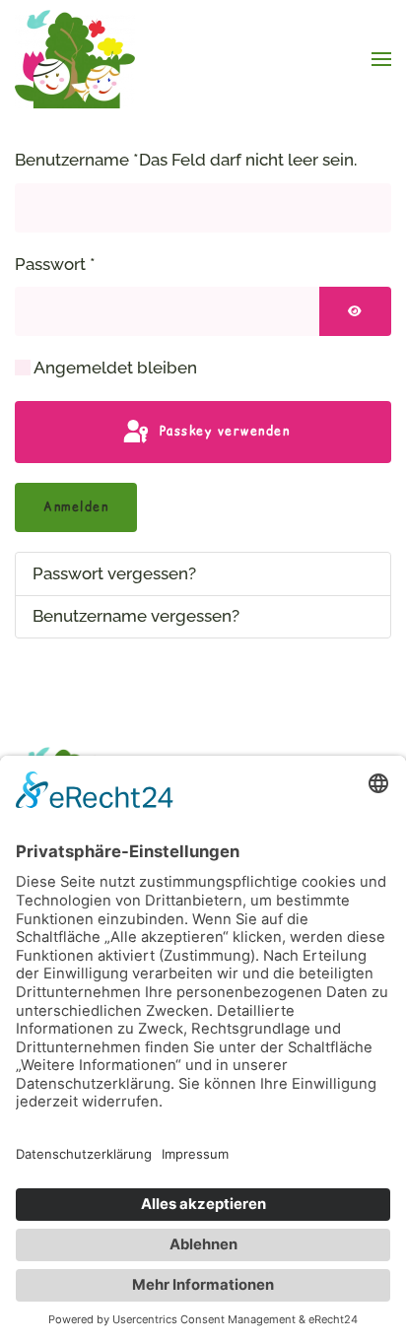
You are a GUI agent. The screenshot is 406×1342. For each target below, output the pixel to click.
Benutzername (186, 159)
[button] (381, 59)
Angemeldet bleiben (115, 367)
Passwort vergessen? (114, 573)
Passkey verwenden (222, 431)
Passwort (55, 264)
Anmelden (75, 507)
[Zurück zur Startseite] (77, 59)
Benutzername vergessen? (136, 616)
